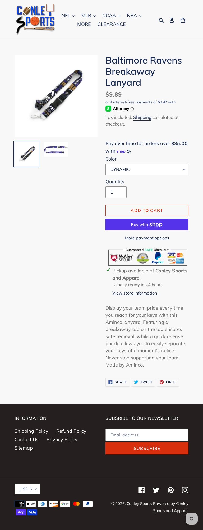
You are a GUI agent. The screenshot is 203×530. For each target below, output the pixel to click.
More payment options (147, 237)
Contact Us (27, 439)
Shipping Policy (31, 431)
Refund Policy (71, 431)
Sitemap (24, 448)
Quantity (114, 182)
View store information (134, 293)
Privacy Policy (62, 439)
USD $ (26, 489)
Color (111, 159)
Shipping (142, 117)
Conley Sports (139, 503)
